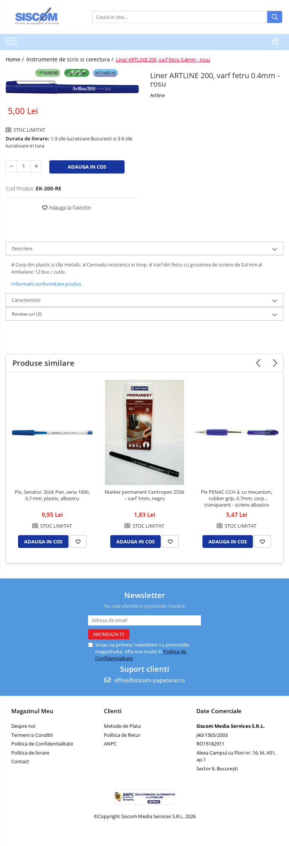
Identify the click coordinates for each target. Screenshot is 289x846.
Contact (20, 761)
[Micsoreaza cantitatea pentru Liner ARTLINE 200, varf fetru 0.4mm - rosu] (11, 166)
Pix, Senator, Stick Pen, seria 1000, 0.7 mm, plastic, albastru (52, 495)
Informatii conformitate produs (46, 283)
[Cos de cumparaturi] (275, 41)
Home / (15, 59)
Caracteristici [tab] (26, 300)
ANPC (110, 743)
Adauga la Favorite (69, 207)
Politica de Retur (122, 735)
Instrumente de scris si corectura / (70, 59)
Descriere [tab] (22, 248)
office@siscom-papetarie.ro (149, 680)
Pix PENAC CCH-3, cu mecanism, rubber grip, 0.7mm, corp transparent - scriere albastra (236, 498)
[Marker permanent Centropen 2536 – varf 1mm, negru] (144, 432)
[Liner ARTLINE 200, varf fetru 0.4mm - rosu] (72, 81)
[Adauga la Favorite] (78, 541)
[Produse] (12, 43)
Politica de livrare (30, 752)
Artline (157, 95)
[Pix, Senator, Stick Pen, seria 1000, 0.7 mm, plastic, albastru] (52, 432)
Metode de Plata (122, 726)
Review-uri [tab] (27, 313)
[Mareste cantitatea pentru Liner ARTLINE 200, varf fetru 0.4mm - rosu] (36, 166)
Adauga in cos (87, 166)
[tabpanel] (72, 81)
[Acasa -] (43, 17)
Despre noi (23, 726)
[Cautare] (274, 17)
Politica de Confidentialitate (42, 743)
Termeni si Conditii (32, 735)
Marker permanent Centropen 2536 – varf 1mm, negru (144, 495)
